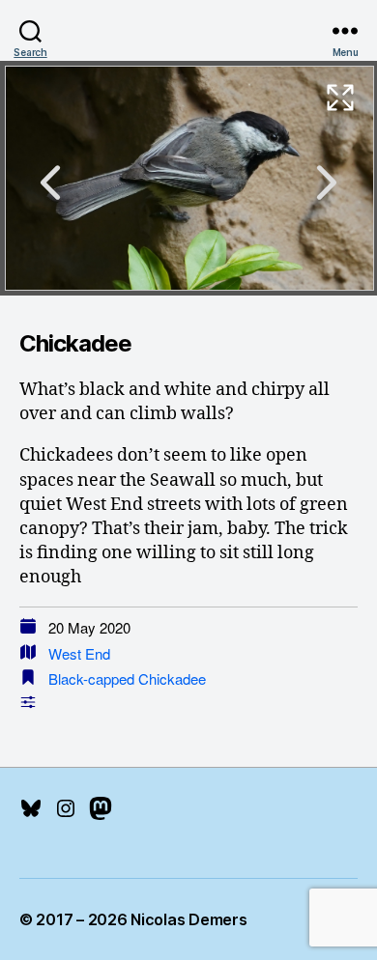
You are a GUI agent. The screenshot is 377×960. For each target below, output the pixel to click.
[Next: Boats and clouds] (327, 182)
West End (79, 653)
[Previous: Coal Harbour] (50, 182)
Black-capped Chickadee (127, 678)
